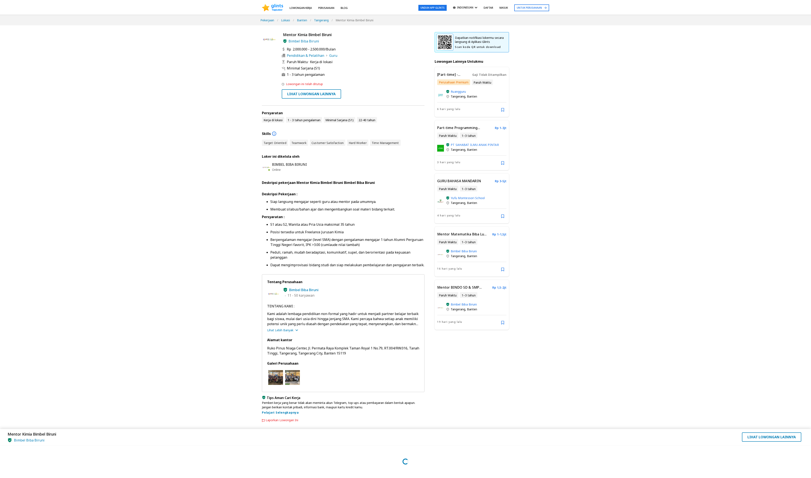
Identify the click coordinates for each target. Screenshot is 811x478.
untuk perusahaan (529, 8)
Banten (302, 20)
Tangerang (321, 20)
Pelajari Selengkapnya (280, 412)
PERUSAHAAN (326, 8)
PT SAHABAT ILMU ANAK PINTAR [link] (475, 145)
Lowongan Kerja (301, 8)
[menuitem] (465, 8)
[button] (285, 41)
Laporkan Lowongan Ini (282, 420)
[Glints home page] (272, 8)
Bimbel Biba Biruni (303, 41)
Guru (333, 55)
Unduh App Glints (432, 8)
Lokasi (285, 20)
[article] (472, 92)
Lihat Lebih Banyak (280, 330)
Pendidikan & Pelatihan (305, 55)
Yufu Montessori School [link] (468, 198)
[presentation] (272, 8)
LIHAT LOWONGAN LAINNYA (311, 94)
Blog (344, 8)
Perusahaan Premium (453, 82)
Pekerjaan (267, 20)
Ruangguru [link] (458, 92)
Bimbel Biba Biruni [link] (464, 251)
